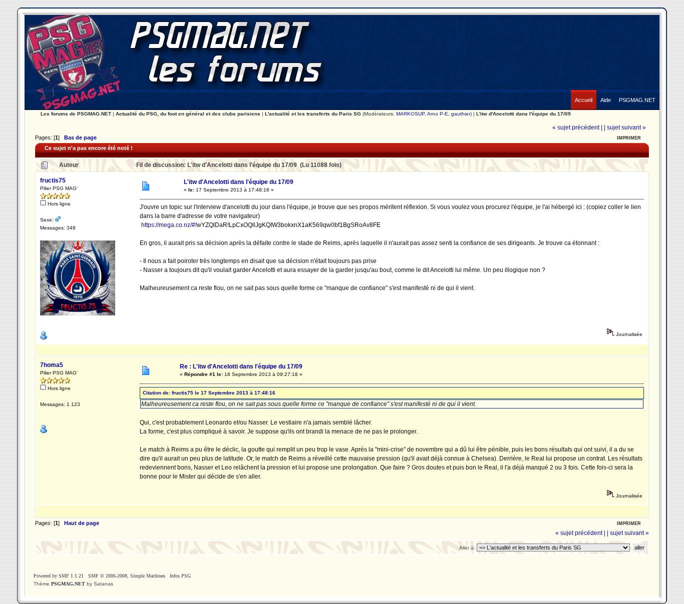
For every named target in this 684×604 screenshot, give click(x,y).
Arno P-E (437, 113)
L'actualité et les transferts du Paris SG (313, 113)
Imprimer (629, 138)
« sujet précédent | (577, 127)
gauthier (460, 113)
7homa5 (51, 365)
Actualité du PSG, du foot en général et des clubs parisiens (188, 113)
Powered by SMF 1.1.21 (59, 575)
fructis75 (53, 180)
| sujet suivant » (625, 127)
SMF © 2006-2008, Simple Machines (126, 575)
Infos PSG (180, 575)
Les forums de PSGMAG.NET (76, 113)
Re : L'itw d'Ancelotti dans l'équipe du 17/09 (241, 366)
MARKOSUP (410, 113)
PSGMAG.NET (68, 583)
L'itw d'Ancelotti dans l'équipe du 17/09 (523, 113)
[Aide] (605, 92)
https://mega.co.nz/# (168, 225)
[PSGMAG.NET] (637, 92)
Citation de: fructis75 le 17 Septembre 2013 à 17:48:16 (209, 393)
